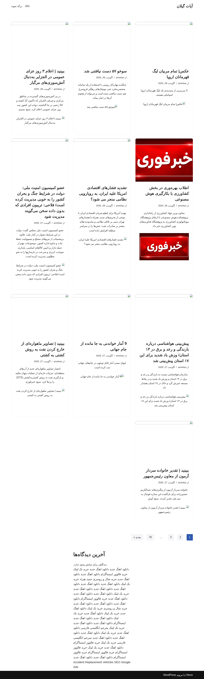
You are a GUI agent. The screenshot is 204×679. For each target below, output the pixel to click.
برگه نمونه (16, 6)
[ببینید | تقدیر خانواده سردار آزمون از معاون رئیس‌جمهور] (164, 442)
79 (150, 537)
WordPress (169, 675)
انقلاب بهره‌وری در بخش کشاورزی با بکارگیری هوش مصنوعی (167, 193)
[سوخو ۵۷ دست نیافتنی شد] (102, 43)
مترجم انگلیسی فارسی (94, 627)
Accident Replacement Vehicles (93, 662)
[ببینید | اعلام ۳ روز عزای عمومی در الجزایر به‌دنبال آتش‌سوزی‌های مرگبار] (40, 43)
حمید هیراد (86, 579)
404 (27, 6)
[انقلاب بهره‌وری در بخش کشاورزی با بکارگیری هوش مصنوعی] (164, 160)
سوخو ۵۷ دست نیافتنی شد (105, 71)
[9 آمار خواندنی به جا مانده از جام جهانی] (102, 315)
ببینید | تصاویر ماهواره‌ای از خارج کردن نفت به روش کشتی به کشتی (43, 349)
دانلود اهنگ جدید (119, 569)
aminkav (182, 83)
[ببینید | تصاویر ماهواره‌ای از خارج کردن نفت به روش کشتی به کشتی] (40, 315)
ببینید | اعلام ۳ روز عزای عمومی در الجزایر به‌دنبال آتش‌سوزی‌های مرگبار (44, 77)
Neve (190, 675)
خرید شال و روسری (105, 579)
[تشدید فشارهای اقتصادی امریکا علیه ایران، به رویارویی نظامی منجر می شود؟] (102, 160)
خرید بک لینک (81, 569)
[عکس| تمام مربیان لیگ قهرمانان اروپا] (164, 43)
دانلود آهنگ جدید (103, 603)
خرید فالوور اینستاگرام (114, 574)
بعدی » (137, 537)
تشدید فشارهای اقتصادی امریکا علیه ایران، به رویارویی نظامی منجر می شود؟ (103, 193)
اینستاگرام (119, 623)
